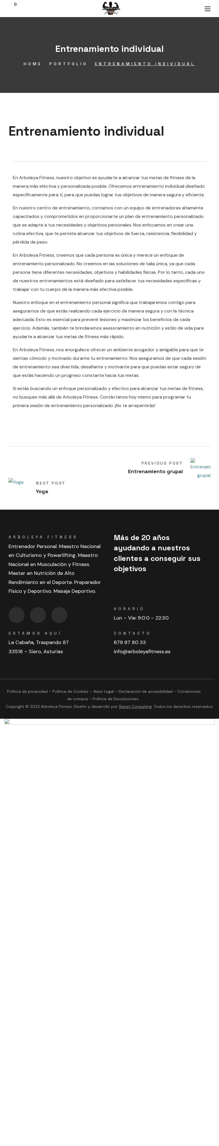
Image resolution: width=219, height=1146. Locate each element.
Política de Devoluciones (116, 698)
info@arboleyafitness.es (142, 651)
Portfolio (68, 63)
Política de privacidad (27, 691)
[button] (13, 8)
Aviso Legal (103, 691)
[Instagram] (38, 615)
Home (33, 63)
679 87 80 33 (130, 642)
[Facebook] (17, 615)
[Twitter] (59, 615)
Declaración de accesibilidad (146, 691)
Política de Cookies (70, 691)
